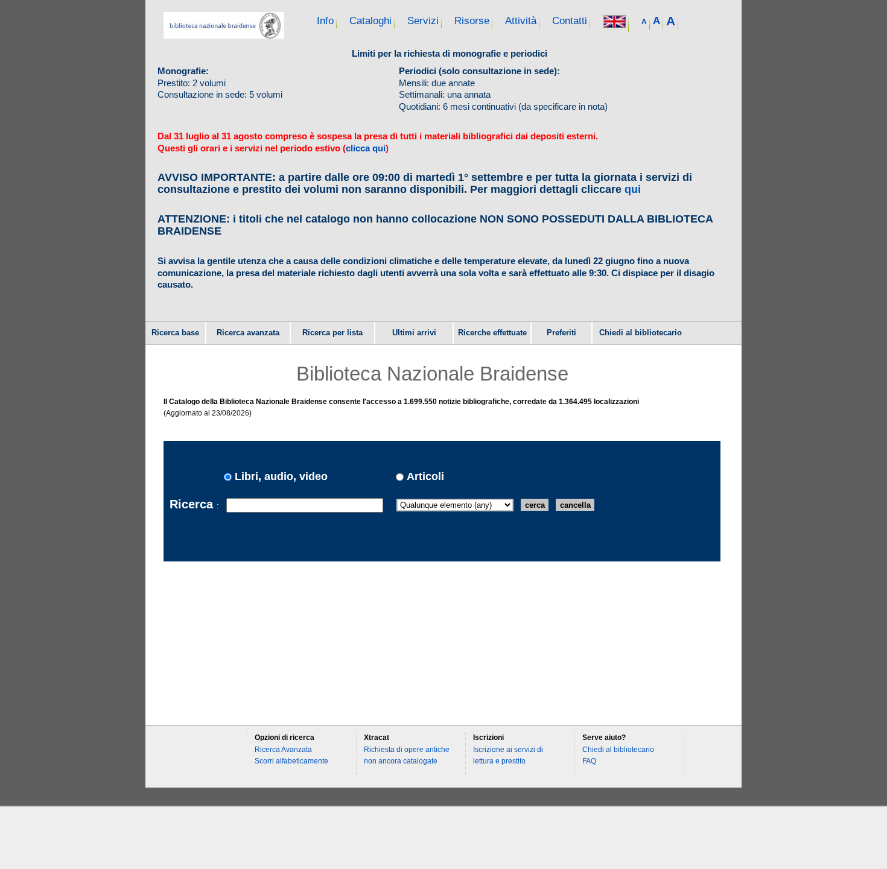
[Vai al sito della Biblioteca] (224, 35)
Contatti (569, 20)
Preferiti (561, 333)
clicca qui (366, 148)
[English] (614, 23)
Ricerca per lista (332, 333)
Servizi (423, 20)
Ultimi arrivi (414, 333)
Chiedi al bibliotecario (640, 333)
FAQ (589, 761)
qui (633, 189)
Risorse (471, 20)
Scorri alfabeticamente (291, 761)
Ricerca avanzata (248, 333)
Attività (520, 20)
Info (325, 20)
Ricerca (193, 503)
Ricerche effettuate (492, 333)
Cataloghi (370, 20)
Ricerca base (175, 333)
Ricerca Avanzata (283, 749)
